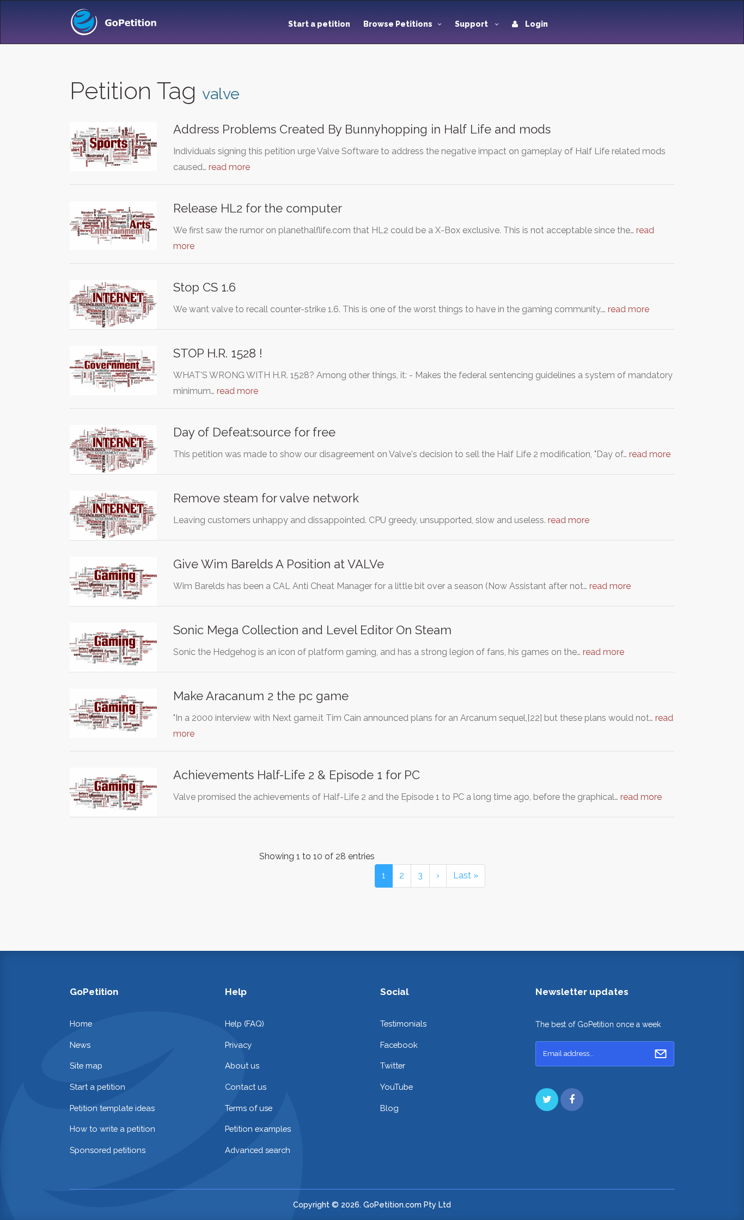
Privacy (238, 1044)
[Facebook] (571, 1099)
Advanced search (257, 1150)
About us (242, 1065)
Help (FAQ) (244, 1023)
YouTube (396, 1086)
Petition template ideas (112, 1108)
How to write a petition (112, 1128)
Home (81, 1023)
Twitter (392, 1065)
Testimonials (403, 1023)
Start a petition (319, 24)
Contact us (245, 1086)
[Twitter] (546, 1099)
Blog (389, 1108)
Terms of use (248, 1108)
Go (661, 1053)
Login (535, 24)
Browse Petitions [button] (397, 24)
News (80, 1044)
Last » (465, 875)
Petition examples (258, 1128)
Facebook (399, 1044)
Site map (86, 1065)
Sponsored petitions (107, 1150)
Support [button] (472, 24)
